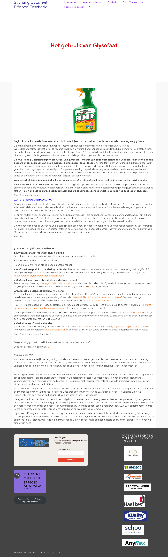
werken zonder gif (56, 329)
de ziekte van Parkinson (99, 300)
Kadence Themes (58, 553)
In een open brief (132, 312)
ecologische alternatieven (135, 326)
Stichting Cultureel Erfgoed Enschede (30, 4)
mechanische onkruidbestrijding (101, 326)
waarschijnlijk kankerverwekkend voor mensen (96, 297)
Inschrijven (71, 459)
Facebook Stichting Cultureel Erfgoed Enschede (30, 500)
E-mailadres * (64, 449)
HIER (47, 346)
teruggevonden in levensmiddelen (59, 283)
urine (91, 286)
